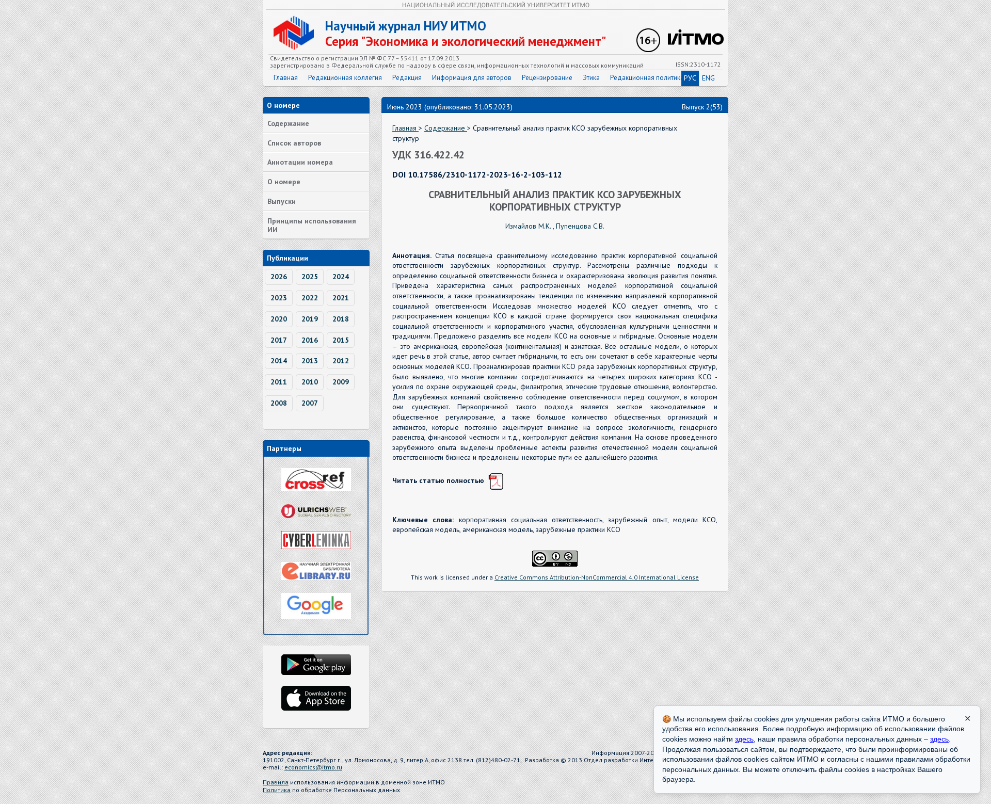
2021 (340, 297)
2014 (278, 360)
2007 (309, 403)
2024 (340, 276)
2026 (278, 276)
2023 (278, 297)
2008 (278, 403)
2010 (309, 382)
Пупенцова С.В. (580, 226)
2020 (278, 319)
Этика (591, 77)
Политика (277, 790)
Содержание (288, 123)
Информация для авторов (472, 77)
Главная (286, 77)
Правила (276, 782)
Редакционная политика (647, 77)
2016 (309, 340)
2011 (278, 382)
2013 (309, 360)
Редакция (407, 77)
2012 (340, 360)
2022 (309, 297)
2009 (340, 382)
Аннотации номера (300, 162)
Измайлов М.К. (529, 226)
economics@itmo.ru (313, 767)
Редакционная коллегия (345, 77)
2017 (278, 340)
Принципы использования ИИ (311, 225)
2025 (309, 276)
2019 (309, 319)
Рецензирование (547, 77)
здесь (744, 739)
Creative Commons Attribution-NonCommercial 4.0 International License (596, 577)
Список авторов (294, 143)
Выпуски (281, 201)
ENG (708, 78)
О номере (283, 181)
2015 (340, 340)
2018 (340, 319)
